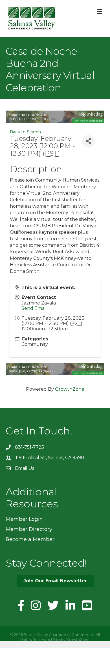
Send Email (34, 308)
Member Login (24, 519)
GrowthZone (69, 389)
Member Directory (29, 529)
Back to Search (25, 131)
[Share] (88, 141)
